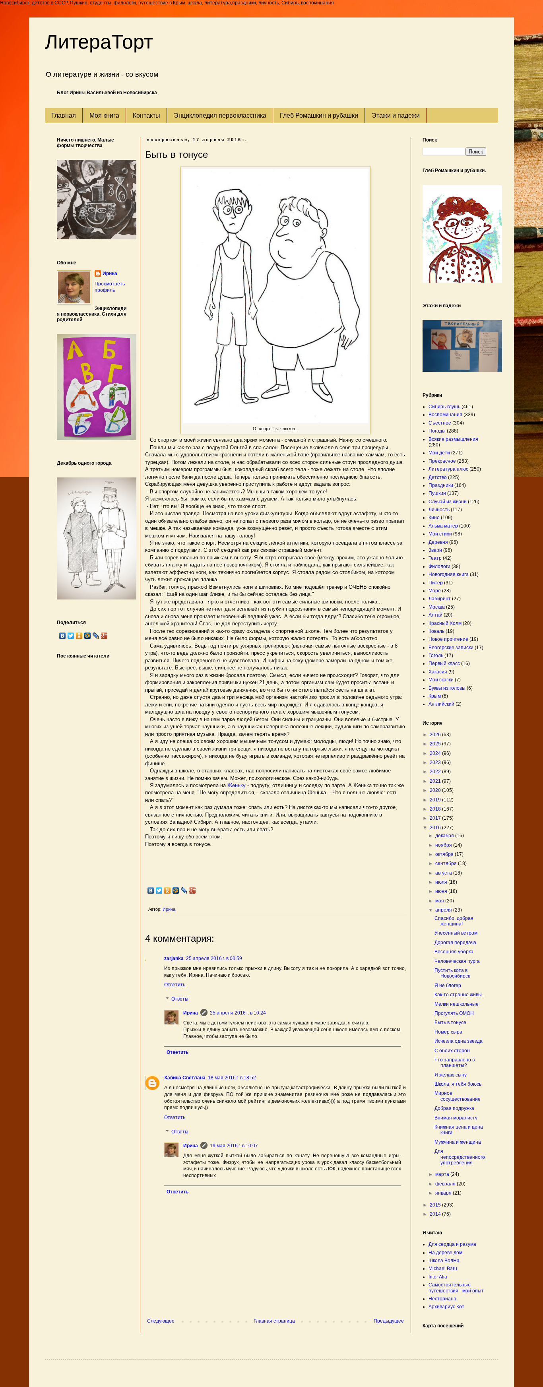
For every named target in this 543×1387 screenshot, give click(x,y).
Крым (435, 696)
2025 (436, 744)
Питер (436, 583)
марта (442, 1174)
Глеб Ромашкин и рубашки (319, 115)
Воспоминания (445, 414)
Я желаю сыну (450, 1075)
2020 (436, 790)
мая (440, 901)
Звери (435, 550)
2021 (436, 781)
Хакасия (438, 672)
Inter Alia (438, 1277)
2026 (436, 734)
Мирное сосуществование (457, 1096)
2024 (436, 753)
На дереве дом (445, 1252)
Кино (434, 517)
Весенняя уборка (453, 951)
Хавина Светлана (185, 1078)
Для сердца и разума (452, 1244)
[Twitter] (159, 890)
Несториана (442, 1299)
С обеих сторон (452, 1050)
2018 (436, 809)
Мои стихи (440, 534)
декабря (445, 835)
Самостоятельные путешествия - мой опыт (456, 1287)
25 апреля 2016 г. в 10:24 (238, 1013)
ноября (444, 845)
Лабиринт (440, 598)
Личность (439, 509)
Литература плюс (448, 469)
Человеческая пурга (457, 961)
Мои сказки (441, 680)
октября (445, 854)
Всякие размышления (453, 439)
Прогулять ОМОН (454, 1013)
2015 (436, 1205)
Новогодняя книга (449, 574)
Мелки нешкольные (456, 1004)
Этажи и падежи (396, 115)
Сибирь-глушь (444, 406)
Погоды (437, 431)
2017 (436, 818)
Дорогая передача (455, 942)
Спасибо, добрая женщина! (453, 921)
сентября (446, 863)
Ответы (179, 999)
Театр (435, 558)
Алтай (435, 615)
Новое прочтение (448, 639)
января (444, 1193)
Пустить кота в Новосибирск (452, 973)
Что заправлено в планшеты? (454, 1062)
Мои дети (439, 453)
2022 (436, 771)
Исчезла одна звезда (458, 1041)
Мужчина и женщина (457, 1142)
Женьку (236, 785)
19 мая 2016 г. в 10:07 (234, 1145)
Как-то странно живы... (459, 994)
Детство (438, 477)
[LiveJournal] (184, 890)
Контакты (146, 115)
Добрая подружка (454, 1108)
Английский (441, 704)
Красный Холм (445, 623)
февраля (446, 1184)
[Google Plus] (192, 890)
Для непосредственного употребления (459, 1157)
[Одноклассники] (167, 890)
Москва (437, 607)
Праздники (441, 485)
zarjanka (174, 958)
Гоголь (436, 655)
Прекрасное (442, 461)
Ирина (190, 1013)
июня (441, 891)
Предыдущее (389, 1321)
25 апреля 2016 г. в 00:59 (214, 958)
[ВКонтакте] (151, 890)
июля (441, 882)
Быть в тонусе (450, 1022)
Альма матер (443, 526)
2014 (436, 1214)
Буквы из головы (447, 688)
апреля (444, 910)
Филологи (439, 566)
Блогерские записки (451, 647)
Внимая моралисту (455, 1118)
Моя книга (104, 115)
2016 (436, 827)
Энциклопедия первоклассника (220, 115)
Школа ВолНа (444, 1260)
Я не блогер (447, 985)
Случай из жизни (448, 501)
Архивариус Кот (446, 1306)
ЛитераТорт (99, 42)
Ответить (174, 984)
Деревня (438, 542)
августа (444, 873)
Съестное (440, 423)
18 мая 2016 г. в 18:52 (232, 1078)
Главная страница (274, 1321)
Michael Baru (443, 1268)
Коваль (436, 631)
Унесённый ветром (455, 933)
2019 (436, 800)
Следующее (161, 1321)
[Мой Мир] (176, 890)
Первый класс (444, 663)
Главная (63, 115)
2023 (436, 762)
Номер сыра (448, 1032)
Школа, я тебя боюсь (457, 1084)
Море (435, 591)
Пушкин (437, 493)
